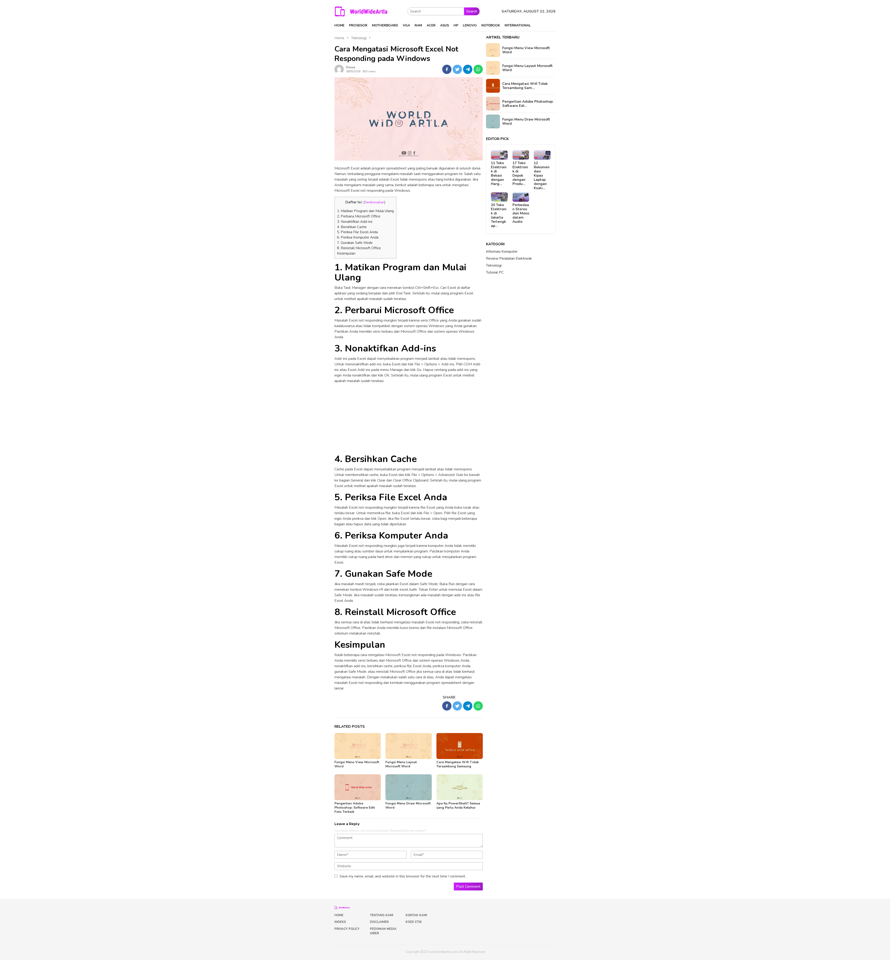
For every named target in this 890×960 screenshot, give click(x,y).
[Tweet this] (457, 69)
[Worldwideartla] (361, 11)
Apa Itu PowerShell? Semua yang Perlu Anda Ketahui (458, 805)
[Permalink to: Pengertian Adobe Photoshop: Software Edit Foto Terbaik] (357, 787)
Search (471, 11)
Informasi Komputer (502, 251)
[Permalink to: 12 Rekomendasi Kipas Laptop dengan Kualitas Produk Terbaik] (542, 155)
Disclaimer (379, 922)
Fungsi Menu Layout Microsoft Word (401, 764)
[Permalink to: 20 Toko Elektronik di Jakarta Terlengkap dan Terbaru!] (499, 197)
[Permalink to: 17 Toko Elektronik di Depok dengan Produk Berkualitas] (520, 155)
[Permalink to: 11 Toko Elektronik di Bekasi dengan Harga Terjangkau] (499, 155)
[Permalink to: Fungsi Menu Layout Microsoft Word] (408, 746)
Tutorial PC (495, 272)
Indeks (340, 922)
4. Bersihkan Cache (352, 227)
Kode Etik (414, 922)
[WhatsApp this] (478, 69)
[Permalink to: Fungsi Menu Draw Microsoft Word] (408, 787)
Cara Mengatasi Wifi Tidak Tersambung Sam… (525, 86)
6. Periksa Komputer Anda (357, 237)
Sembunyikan (374, 202)
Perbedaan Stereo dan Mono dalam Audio (520, 213)
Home (338, 915)
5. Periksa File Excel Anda (357, 232)
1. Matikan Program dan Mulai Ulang (365, 211)
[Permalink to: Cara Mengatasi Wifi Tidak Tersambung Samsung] (459, 746)
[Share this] (446, 69)
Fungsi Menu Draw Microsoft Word (408, 805)
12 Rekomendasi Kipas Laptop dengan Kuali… (542, 175)
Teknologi (494, 265)
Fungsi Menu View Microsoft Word (356, 764)
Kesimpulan (346, 253)
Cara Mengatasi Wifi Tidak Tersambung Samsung (457, 764)
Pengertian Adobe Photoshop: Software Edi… (527, 103)
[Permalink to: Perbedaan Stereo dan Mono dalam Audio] (520, 197)
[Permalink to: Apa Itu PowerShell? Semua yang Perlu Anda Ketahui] (459, 787)
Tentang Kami (381, 915)
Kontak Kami (416, 915)
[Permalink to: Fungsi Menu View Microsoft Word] (357, 746)
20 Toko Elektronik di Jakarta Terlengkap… (498, 215)
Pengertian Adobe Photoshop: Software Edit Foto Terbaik (354, 807)
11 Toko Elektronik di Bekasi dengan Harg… (498, 173)
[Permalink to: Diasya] (339, 69)
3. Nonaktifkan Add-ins (354, 221)
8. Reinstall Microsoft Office (359, 248)
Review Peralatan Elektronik (509, 258)
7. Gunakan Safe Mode (355, 242)
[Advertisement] (408, 419)
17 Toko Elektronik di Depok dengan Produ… (520, 173)
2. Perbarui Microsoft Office (358, 216)
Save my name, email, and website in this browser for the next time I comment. (403, 876)
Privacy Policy (346, 929)
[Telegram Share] (467, 69)
